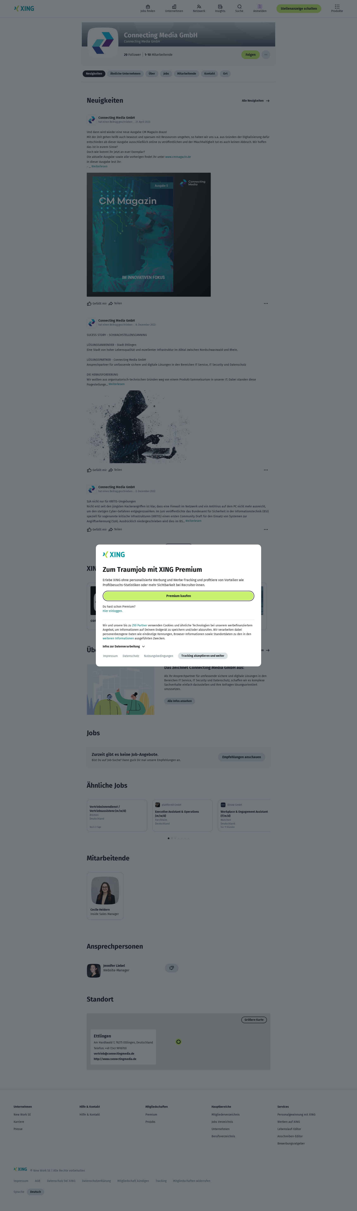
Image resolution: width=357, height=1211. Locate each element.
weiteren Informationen (118, 638)
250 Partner (139, 625)
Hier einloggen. (113, 611)
